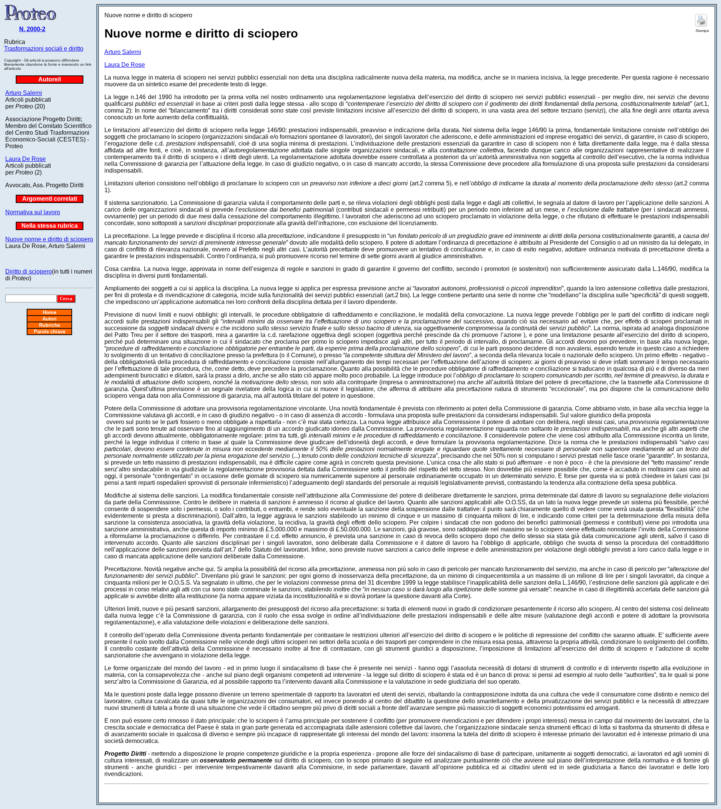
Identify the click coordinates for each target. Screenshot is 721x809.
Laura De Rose (25, 159)
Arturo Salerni (23, 93)
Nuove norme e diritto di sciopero (49, 239)
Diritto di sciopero (28, 271)
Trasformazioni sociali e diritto (43, 48)
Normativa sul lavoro (32, 212)
